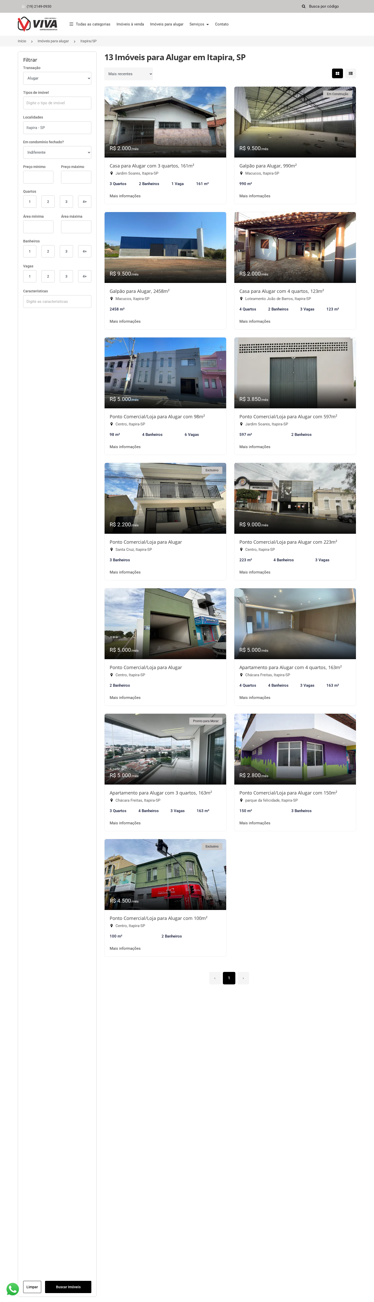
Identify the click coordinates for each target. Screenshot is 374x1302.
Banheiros (31, 241)
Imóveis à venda (130, 24)
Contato (222, 24)
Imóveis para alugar (166, 24)
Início (22, 41)
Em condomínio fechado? (43, 142)
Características (35, 291)
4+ (85, 202)
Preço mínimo (34, 167)
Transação (31, 68)
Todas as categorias (93, 24)
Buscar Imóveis (68, 1287)
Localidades (33, 117)
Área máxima (71, 216)
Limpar (32, 1287)
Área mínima (33, 216)
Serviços (197, 24)
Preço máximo (72, 167)
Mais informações (125, 196)
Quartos (29, 191)
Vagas (28, 266)
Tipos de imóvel (36, 92)
